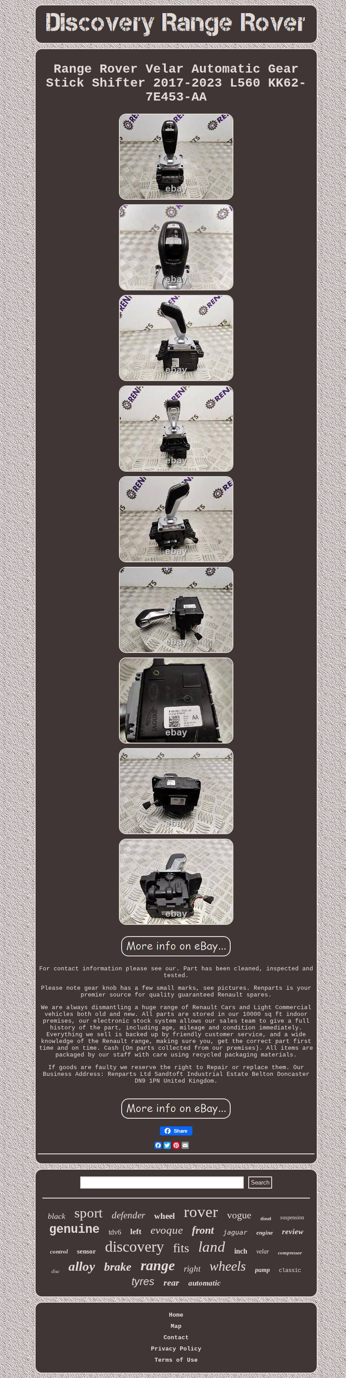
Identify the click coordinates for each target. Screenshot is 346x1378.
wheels (227, 1266)
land (211, 1247)
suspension (292, 1217)
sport (88, 1213)
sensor (86, 1251)
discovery (134, 1246)
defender (128, 1215)
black (56, 1216)
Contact (176, 1337)
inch (240, 1251)
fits (181, 1248)
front (203, 1230)
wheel (164, 1216)
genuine (74, 1229)
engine (264, 1232)
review (292, 1231)
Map (176, 1326)
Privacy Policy (176, 1349)
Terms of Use (176, 1360)
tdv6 (115, 1232)
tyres (143, 1281)
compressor (290, 1252)
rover (201, 1212)
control (59, 1251)
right (192, 1268)
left (135, 1231)
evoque (166, 1230)
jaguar (235, 1232)
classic (290, 1271)
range (158, 1265)
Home (176, 1315)
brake (118, 1266)
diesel (265, 1218)
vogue (239, 1215)
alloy (81, 1266)
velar (262, 1251)
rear (171, 1282)
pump (262, 1270)
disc (55, 1271)
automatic (204, 1283)
